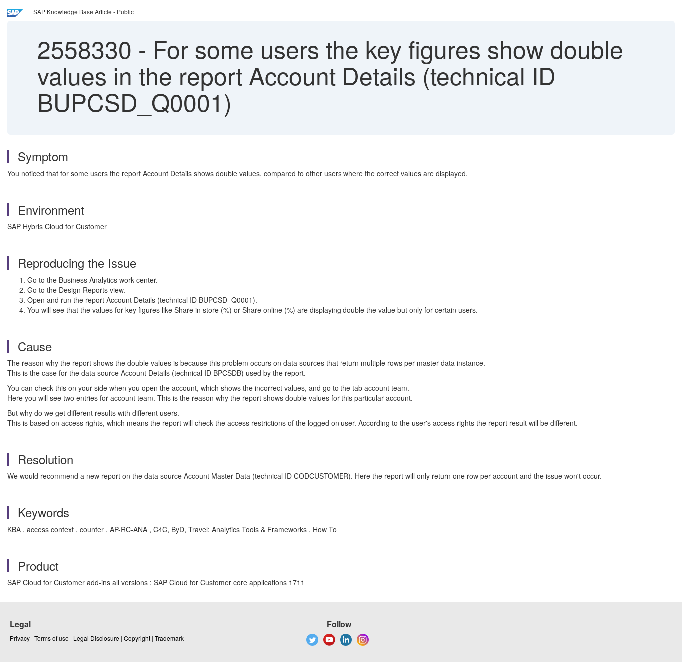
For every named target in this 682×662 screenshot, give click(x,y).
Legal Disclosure (96, 638)
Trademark (169, 638)
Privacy (20, 638)
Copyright (137, 638)
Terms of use (51, 638)
